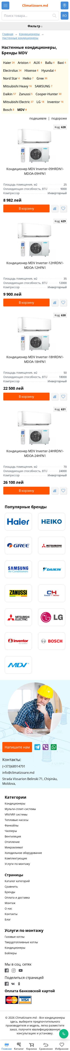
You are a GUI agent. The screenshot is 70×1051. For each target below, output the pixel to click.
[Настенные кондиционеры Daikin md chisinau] (52, 569)
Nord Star (11, 78)
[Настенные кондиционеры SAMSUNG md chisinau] (18, 569)
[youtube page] (21, 970)
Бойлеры (11, 953)
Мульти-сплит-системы (20, 809)
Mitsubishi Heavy (17, 86)
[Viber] (45, 747)
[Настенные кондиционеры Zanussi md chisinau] (18, 593)
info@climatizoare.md (18, 772)
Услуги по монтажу (17, 864)
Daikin (9, 94)
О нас (8, 908)
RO (64, 16)
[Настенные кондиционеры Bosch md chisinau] (52, 641)
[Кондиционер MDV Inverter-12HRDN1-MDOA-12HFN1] (35, 239)
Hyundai (48, 70)
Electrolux (12, 70)
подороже (59, 118)
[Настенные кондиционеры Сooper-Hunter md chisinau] (52, 593)
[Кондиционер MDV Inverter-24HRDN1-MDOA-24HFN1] (35, 427)
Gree (42, 78)
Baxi (62, 63)
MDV (22, 110)
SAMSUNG (43, 86)
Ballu (49, 63)
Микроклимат (14, 847)
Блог (8, 919)
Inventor (55, 102)
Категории (15, 797)
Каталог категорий (17, 881)
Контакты (11, 914)
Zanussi (25, 94)
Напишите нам (17, 747)
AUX (38, 63)
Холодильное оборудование (23, 853)
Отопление (12, 842)
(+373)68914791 (13, 766)
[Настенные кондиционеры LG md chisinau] (52, 617)
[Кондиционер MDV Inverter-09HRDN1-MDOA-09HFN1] (35, 145)
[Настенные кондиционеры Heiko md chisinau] (52, 521)
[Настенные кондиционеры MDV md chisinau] (18, 665)
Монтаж (10, 903)
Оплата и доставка (17, 897)
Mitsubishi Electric (18, 102)
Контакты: (11, 759)
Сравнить (11, 886)
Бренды (10, 892)
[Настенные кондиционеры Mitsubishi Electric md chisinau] (18, 617)
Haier (9, 63)
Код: (60, 127)
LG (40, 102)
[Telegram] (37, 747)
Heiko (28, 78)
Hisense (31, 70)
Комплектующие (16, 858)
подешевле (37, 118)
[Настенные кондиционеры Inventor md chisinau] (18, 641)
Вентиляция (13, 836)
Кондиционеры (15, 803)
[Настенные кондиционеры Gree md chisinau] (18, 545)
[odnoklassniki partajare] (19, 984)
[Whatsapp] (54, 747)
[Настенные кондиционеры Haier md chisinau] (18, 521)
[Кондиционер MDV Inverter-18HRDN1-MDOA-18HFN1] (35, 333)
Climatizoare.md (35, 5)
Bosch (8, 110)
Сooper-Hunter (48, 94)
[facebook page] (7, 970)
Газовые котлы (14, 937)
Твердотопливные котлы (21, 942)
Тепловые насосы (16, 820)
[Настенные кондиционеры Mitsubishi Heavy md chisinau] (52, 545)
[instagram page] (14, 970)
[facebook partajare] (7, 984)
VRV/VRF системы (16, 814)
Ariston (24, 63)
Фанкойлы (11, 825)
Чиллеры (11, 831)
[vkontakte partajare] (13, 984)
